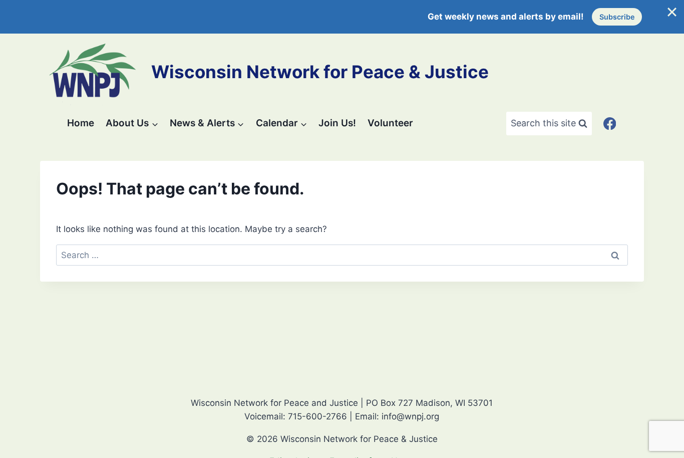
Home (80, 123)
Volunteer (390, 123)
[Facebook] (609, 123)
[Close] (671, 12)
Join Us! (337, 123)
